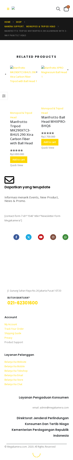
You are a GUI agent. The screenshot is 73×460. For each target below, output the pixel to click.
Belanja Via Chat (13, 384)
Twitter (29, 237)
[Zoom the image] (36, 248)
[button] (8, 8)
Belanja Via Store (13, 379)
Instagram (53, 237)
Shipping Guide (12, 333)
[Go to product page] (23, 88)
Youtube (41, 237)
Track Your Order (14, 328)
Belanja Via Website (15, 361)
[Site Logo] (29, 8)
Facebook (16, 237)
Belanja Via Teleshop (16, 370)
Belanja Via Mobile (14, 366)
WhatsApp (65, 237)
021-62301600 (22, 303)
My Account (10, 324)
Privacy (8, 337)
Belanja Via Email (13, 375)
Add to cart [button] (18, 159)
